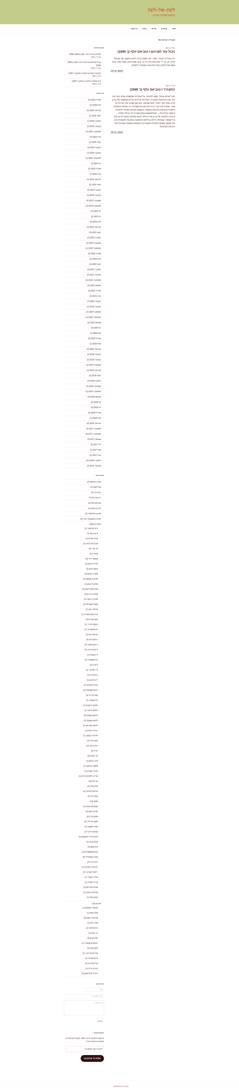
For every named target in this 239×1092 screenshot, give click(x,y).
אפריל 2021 (96, 291)
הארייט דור (93, 695)
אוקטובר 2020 (95, 312)
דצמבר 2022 (95, 238)
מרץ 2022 (96, 259)
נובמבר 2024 (95, 153)
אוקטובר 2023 (95, 200)
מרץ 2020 (96, 344)
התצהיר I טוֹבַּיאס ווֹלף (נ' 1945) (152, 89)
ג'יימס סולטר (92, 645)
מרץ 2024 (96, 174)
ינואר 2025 (96, 142)
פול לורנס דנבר (91, 953)
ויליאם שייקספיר (91, 943)
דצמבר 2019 (95, 354)
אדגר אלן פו (93, 538)
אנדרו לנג (94, 923)
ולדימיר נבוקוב (92, 736)
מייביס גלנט (96, 508)
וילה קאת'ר (93, 700)
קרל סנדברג (93, 963)
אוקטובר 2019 (95, 365)
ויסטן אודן (94, 948)
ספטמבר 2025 (94, 131)
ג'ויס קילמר (93, 928)
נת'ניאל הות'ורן (92, 791)
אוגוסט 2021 (95, 285)
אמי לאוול (97, 487)
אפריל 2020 (96, 338)
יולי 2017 (97, 444)
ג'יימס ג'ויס (96, 498)
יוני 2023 (97, 216)
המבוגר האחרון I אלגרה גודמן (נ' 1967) (84, 73)
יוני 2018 (97, 407)
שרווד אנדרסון (92, 887)
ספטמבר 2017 (94, 434)
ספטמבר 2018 (94, 391)
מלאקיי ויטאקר (92, 766)
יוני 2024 (97, 163)
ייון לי (96, 751)
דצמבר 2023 (95, 190)
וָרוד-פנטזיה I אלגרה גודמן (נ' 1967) (86, 81)
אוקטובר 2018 (95, 386)
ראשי (174, 29)
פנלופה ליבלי (92, 832)
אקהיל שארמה (92, 604)
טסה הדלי (94, 741)
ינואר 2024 (96, 185)
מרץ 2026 (96, 105)
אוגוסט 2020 (95, 322)
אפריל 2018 (96, 413)
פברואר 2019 (95, 370)
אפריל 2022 (96, 254)
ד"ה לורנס (94, 680)
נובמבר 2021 (95, 275)
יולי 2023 (97, 211)
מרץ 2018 (96, 418)
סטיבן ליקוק (93, 811)
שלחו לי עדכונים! (92, 1058)
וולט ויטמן (94, 938)
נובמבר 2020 (95, 307)
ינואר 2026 (96, 116)
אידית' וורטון (93, 564)
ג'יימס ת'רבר (92, 650)
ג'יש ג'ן (95, 665)
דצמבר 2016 (95, 460)
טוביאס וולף (96, 503)
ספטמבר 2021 (94, 280)
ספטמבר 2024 (94, 158)
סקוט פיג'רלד (92, 821)
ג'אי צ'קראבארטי (91, 614)
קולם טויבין (93, 842)
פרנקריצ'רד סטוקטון (89, 837)
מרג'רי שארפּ (92, 771)
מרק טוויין (94, 786)
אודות (144, 29)
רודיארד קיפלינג (91, 867)
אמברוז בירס (92, 594)
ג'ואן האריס (93, 619)
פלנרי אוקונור (92, 827)
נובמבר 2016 (95, 466)
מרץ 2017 (96, 455)
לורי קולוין (94, 756)
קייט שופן (94, 847)
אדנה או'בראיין (92, 544)
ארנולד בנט (93, 609)
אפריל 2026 (96, 100)
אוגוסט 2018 (95, 397)
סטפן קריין (93, 816)
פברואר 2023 (95, 227)
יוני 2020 (97, 328)
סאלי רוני (94, 796)
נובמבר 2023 (95, 195)
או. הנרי (95, 548)
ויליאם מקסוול (92, 715)
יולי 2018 (97, 402)
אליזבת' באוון (92, 584)
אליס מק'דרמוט (91, 589)
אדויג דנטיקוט (95, 482)
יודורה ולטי (93, 746)
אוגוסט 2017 (95, 439)
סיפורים (164, 29)
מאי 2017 (97, 450)
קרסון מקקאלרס (91, 852)
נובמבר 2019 (95, 360)
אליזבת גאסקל (92, 579)
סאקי (96, 801)
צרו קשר (134, 29)
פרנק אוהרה (93, 958)
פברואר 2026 (95, 110)
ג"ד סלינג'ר (93, 670)
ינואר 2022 (96, 264)
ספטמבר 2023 (94, 206)
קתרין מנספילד (92, 857)
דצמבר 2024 (95, 147)
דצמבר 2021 (95, 269)
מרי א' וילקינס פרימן (89, 776)
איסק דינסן (93, 569)
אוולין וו (95, 554)
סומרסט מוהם (92, 806)
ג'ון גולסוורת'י (92, 629)
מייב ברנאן (93, 761)
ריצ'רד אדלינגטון (91, 973)
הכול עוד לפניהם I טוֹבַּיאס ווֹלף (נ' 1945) (146, 51)
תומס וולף (94, 897)
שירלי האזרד (93, 877)
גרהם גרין (94, 675)
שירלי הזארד (93, 882)
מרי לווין (94, 781)
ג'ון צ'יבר (97, 492)
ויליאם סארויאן (92, 725)
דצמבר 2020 (95, 301)
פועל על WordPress (121, 1086)
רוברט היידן (93, 968)
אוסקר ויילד (93, 559)
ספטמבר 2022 (94, 248)
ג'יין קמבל (94, 655)
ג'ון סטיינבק (93, 634)
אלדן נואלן (94, 913)
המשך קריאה (117, 70)
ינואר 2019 (96, 376)
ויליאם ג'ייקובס (92, 705)
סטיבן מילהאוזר (94, 514)
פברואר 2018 (95, 423)
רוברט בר (94, 862)
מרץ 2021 (96, 296)
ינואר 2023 (96, 232)
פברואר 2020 (95, 349)
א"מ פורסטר (93, 528)
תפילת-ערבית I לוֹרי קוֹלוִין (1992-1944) (85, 54)
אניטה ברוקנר (92, 599)
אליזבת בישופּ (92, 918)
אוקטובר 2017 (95, 429)
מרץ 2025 (96, 137)
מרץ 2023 (96, 222)
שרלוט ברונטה (92, 892)
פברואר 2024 (95, 179)
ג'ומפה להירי (93, 624)
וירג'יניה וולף (93, 731)
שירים (154, 29)
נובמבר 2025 (95, 126)
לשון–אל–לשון (161, 10)
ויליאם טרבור (92, 710)
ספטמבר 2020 (94, 317)
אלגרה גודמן (93, 574)
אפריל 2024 (96, 169)
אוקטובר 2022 (95, 243)
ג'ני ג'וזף (94, 933)
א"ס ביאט (94, 533)
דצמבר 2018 (95, 381)
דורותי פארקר (92, 685)
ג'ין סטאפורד (92, 660)
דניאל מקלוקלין (92, 690)
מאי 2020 (97, 333)
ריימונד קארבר (92, 872)
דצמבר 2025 (95, 121)
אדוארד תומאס (91, 908)
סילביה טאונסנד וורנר (92, 519)
